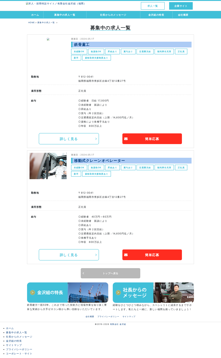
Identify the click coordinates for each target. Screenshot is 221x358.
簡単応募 (152, 139)
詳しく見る (69, 139)
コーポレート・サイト (19, 353)
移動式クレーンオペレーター (99, 160)
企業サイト (181, 5)
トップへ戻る (110, 273)
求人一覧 (152, 5)
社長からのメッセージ (113, 14)
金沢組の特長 (156, 14)
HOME (31, 22)
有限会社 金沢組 (118, 324)
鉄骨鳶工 (82, 44)
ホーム (35, 14)
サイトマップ (129, 316)
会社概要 (183, 14)
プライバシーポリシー (108, 316)
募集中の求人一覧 (64, 14)
